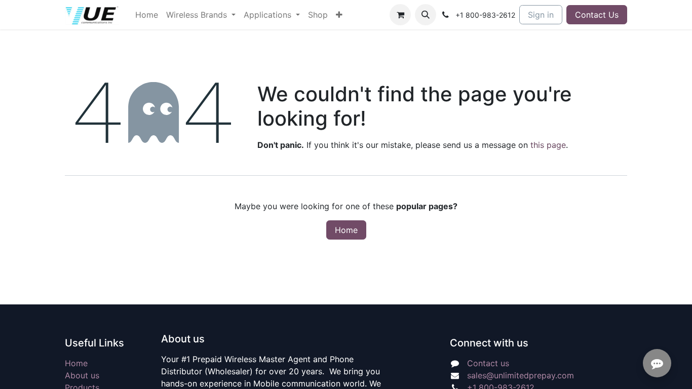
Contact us (488, 363)
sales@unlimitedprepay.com (520, 375)
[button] (425, 14)
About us (82, 375)
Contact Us (597, 15)
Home (346, 230)
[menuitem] (146, 15)
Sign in (541, 15)
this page (548, 145)
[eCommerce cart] (400, 14)
